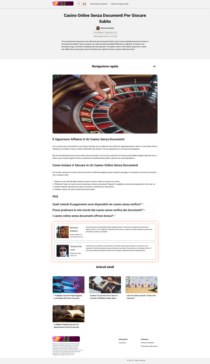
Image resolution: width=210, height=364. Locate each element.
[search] (79, 4)
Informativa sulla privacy (149, 346)
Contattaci (122, 343)
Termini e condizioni (147, 343)
